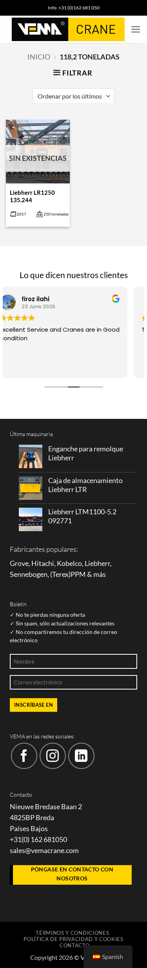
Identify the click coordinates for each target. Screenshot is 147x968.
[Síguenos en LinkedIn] (81, 756)
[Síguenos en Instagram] (53, 756)
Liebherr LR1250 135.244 (32, 196)
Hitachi (42, 563)
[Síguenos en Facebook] (24, 756)
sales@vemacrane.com (44, 850)
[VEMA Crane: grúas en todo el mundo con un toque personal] (68, 29)
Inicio (38, 57)
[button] (136, 29)
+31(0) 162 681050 (38, 839)
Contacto (74, 945)
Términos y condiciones (72, 933)
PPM (78, 574)
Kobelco (69, 563)
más (99, 574)
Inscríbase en (33, 705)
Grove (19, 563)
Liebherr (97, 563)
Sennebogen (28, 574)
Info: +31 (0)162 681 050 (74, 8)
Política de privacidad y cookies (73, 939)
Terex (60, 574)
